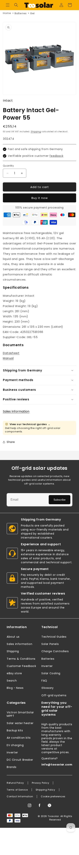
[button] (7, 5)
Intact (8, 100)
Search (12, 680)
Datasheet (11, 353)
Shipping (36, 131)
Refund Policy (15, 782)
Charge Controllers (55, 651)
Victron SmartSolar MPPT (20, 714)
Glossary (47, 688)
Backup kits (15, 730)
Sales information (19, 644)
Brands (11, 767)
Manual (8, 358)
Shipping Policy (45, 789)
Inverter (47, 666)
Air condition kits (19, 737)
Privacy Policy (40, 782)
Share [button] (11, 442)
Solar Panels (50, 644)
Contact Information (20, 796)
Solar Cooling (50, 673)
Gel (32, 13)
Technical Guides (54, 636)
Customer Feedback (21, 666)
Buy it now (39, 198)
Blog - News (15, 688)
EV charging (15, 745)
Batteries (21, 13)
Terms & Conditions (21, 658)
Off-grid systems (54, 695)
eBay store (14, 673)
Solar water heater (20, 723)
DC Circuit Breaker (20, 759)
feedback (56, 156)
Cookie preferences (53, 796)
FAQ (44, 680)
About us (13, 636)
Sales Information (16, 411)
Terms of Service (17, 789)
